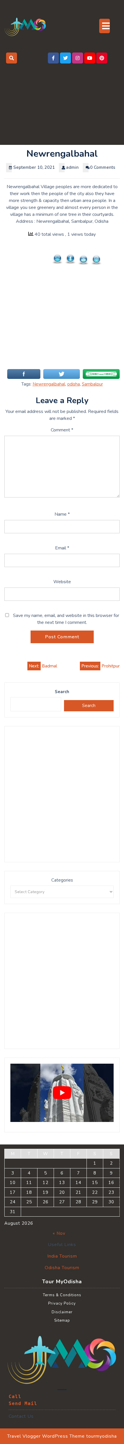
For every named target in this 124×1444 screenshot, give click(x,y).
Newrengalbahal (49, 384)
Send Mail (23, 1403)
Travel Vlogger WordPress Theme (46, 1436)
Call (15, 1396)
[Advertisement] (62, 102)
